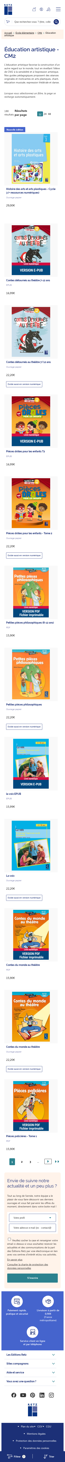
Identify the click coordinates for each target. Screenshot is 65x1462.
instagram (51, 1395)
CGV (39, 1426)
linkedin (42, 1395)
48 (49, 114)
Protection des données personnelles (36, 1440)
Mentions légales (36, 1433)
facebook (13, 1395)
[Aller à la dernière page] (56, 1161)
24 (45, 114)
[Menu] (58, 9)
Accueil (8, 33)
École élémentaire (25, 33)
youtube (23, 1395)
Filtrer (19, 1456)
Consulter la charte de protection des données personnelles (27, 1266)
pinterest (32, 1395)
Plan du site (27, 1426)
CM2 (40, 33)
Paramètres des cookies (36, 1448)
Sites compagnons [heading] (17, 1363)
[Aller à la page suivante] (48, 1161)
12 (40, 114)
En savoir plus (14, 1259)
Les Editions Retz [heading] (16, 1354)
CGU (48, 1426)
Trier (51, 1456)
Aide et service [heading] (15, 1372)
